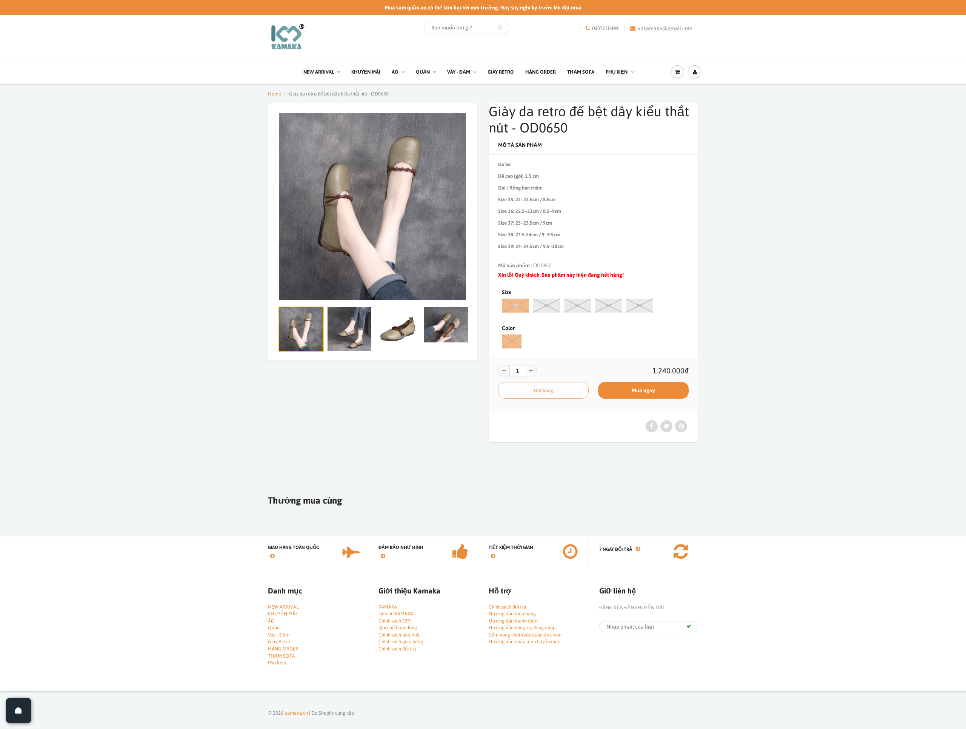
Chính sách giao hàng (400, 641)
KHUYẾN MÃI (365, 72)
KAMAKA (387, 607)
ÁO (395, 72)
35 (515, 305)
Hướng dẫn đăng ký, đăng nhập (522, 627)
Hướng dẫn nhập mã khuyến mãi (524, 641)
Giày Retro (501, 72)
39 (639, 305)
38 (608, 305)
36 (546, 305)
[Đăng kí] (688, 626)
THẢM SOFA (580, 72)
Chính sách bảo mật (399, 635)
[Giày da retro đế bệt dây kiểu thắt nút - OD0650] (372, 206)
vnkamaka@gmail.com (665, 28)
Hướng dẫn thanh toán (513, 621)
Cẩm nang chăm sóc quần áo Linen (525, 635)
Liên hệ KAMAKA (395, 613)
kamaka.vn (296, 713)
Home (274, 94)
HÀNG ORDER (540, 72)
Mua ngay (643, 390)
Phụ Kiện (617, 72)
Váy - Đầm (458, 72)
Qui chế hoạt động (397, 627)
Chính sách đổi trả (397, 649)
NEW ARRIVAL (318, 72)
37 (577, 305)
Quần (423, 72)
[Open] (18, 710)
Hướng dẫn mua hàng (512, 613)
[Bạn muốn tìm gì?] (500, 28)
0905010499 (605, 28)
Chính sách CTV (394, 621)
